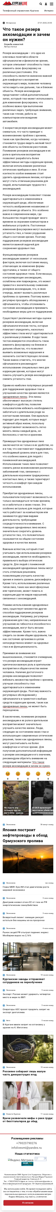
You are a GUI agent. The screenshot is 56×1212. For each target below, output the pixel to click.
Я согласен (28, 1203)
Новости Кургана (13, 1114)
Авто (8, 1020)
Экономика (10, 824)
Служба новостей (13, 44)
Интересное (11, 23)
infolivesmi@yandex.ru (26, 1147)
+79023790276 (26, 1143)
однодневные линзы (15, 396)
